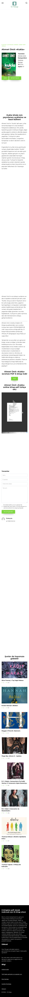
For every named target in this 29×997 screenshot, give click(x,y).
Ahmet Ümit (22, 56)
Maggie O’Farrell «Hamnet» (11, 731)
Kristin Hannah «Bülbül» (10, 705)
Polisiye (20, 60)
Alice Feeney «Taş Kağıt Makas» (13, 680)
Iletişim (4, 989)
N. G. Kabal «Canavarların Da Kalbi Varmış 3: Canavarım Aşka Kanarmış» (14, 782)
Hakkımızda (5, 969)
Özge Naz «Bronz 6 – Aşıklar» (12, 756)
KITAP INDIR (15, 78)
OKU (5, 78)
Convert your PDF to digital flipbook (19, 432)
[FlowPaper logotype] (5, 432)
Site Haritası (5, 979)
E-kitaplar (10, 44)
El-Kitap (4, 44)
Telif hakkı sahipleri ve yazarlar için (12, 974)
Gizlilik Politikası (6, 984)
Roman (16, 44)
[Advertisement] (14, 28)
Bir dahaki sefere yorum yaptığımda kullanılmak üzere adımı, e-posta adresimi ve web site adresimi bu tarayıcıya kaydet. (15, 506)
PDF (14, 378)
